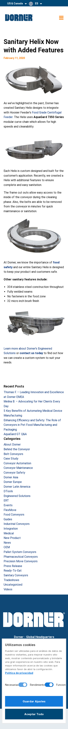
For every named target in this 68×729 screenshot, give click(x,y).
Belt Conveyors (13, 454)
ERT (6, 500)
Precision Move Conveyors (21, 561)
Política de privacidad (19, 672)
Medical (9, 533)
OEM (7, 547)
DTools (8, 491)
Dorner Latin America (17, 486)
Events (8, 505)
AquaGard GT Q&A (15, 434)
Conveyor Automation (17, 463)
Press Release (13, 566)
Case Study (11, 458)
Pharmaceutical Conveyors (21, 556)
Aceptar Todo (34, 714)
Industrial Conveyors (17, 524)
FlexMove (10, 510)
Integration (11, 528)
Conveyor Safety (14, 472)
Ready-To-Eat (13, 570)
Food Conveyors (14, 514)
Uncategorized (13, 584)
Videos (8, 589)
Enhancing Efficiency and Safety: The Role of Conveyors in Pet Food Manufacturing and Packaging (32, 424)
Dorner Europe (13, 482)
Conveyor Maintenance (18, 468)
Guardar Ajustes (34, 701)
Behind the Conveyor (17, 449)
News (7, 542)
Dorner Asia (11, 477)
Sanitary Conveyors (16, 575)
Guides (8, 519)
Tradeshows (11, 580)
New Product (12, 538)
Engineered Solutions (17, 496)
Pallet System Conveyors (20, 552)
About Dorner (12, 444)
